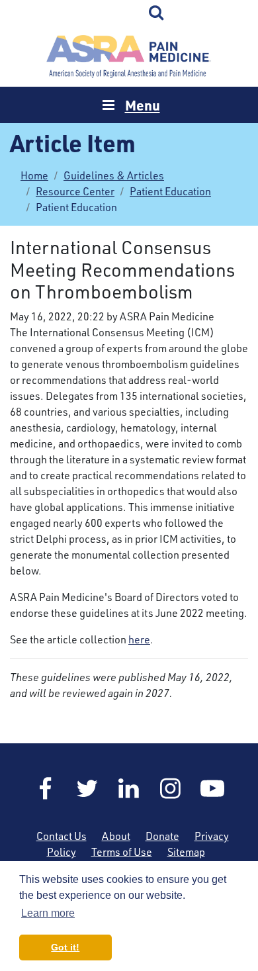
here (139, 639)
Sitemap (186, 851)
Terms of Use (121, 851)
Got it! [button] (65, 947)
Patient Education (170, 191)
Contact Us (61, 836)
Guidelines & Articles (114, 175)
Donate (162, 836)
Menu (142, 105)
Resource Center (75, 191)
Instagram (170, 788)
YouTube (212, 788)
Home (129, 56)
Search (157, 13)
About (116, 836)
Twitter (87, 788)
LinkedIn (129, 788)
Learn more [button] (48, 913)
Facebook (45, 788)
